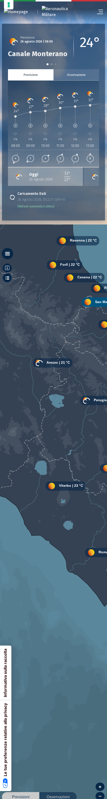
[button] (48, 64)
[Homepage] (16, 12)
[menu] (98, 12)
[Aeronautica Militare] (61, 12)
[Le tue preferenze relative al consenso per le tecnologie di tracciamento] (8, 4)
